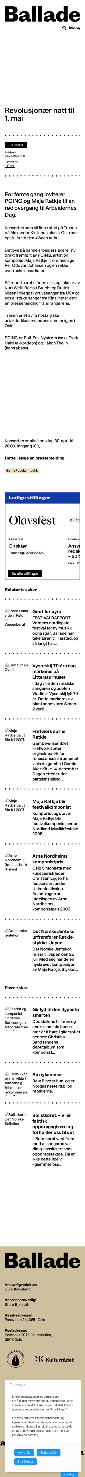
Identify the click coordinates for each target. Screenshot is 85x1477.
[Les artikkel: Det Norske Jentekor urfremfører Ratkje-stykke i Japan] (42, 948)
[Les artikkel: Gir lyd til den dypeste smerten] (42, 1028)
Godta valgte (48, 1452)
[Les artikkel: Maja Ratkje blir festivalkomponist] (42, 815)
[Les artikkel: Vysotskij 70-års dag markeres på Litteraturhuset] (42, 685)
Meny (74, 28)
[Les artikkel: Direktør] (34, 537)
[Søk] (64, 28)
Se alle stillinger (25, 573)
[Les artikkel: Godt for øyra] (42, 625)
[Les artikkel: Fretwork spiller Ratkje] (42, 753)
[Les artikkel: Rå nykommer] (42, 1081)
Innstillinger (69, 1474)
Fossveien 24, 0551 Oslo (25, 1319)
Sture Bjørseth (17, 1304)
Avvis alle (24, 1452)
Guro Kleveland (17, 1289)
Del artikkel (15, 145)
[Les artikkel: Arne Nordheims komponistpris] (42, 880)
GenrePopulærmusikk (22, 471)
